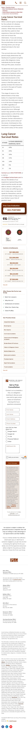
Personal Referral (13, 439)
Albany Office (6, 585)
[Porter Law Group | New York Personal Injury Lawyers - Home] (3, 3)
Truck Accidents (8, 367)
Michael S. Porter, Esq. (14, 218)
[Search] (25, 2)
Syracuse (20, 703)
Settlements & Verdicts (12, 304)
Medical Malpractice (9, 351)
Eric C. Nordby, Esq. (13, 219)
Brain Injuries (7, 326)
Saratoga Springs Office (9, 619)
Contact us (5, 173)
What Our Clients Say (12, 307)
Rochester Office (7, 612)
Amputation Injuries (9, 322)
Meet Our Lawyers (10, 297)
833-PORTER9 (16, 173)
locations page (17, 579)
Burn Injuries (7, 329)
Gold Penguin (13, 721)
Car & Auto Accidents (10, 333)
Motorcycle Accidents (10, 355)
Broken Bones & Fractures (11, 343)
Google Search (12, 431)
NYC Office (5, 603)
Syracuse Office (7, 572)
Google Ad (11, 434)
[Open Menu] (20, 2)
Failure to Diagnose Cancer (11, 347)
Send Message (12, 463)
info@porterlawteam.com (12, 177)
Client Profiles (9, 310)
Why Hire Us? (9, 300)
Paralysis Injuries (8, 359)
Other (9, 441)
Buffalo (8, 665)
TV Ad (10, 436)
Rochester (14, 697)
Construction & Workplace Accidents (11, 338)
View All (5, 284)
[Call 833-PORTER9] (16, 2)
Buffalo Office (6, 594)
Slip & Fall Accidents (9, 363)
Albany (3, 662)
